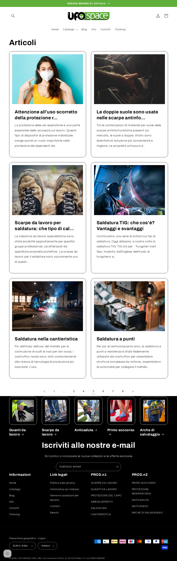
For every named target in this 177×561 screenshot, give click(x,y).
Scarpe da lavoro (50, 432)
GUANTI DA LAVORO (104, 489)
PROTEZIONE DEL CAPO (106, 495)
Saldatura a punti (116, 338)
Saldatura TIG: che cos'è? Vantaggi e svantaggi (126, 225)
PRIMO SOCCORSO (144, 483)
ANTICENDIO (140, 506)
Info (11, 501)
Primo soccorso (120, 430)
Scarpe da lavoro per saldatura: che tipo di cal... (44, 225)
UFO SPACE (24, 558)
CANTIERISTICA (101, 514)
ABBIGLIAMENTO (102, 501)
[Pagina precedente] (44, 391)
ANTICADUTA (140, 500)
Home (12, 483)
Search (54, 512)
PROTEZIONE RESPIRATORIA (141, 491)
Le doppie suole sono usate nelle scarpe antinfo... (127, 114)
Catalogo (15, 489)
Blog (12, 495)
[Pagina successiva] (133, 391)
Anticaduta (83, 430)
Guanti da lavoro (17, 432)
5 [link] (93, 391)
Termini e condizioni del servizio (64, 497)
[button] (13, 16)
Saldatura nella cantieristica (46, 338)
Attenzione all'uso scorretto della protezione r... (46, 114)
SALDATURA (99, 508)
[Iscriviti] (117, 466)
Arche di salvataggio (150, 432)
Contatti (14, 508)
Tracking (14, 514)
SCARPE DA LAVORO (104, 483)
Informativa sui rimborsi (64, 489)
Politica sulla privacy (62, 483)
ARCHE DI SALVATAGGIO (147, 512)
